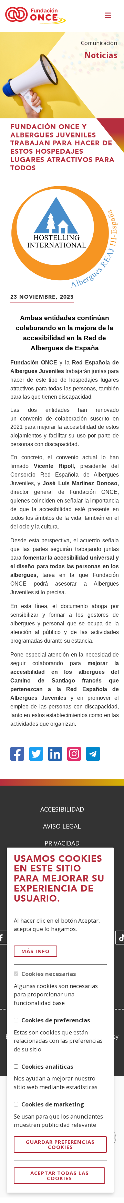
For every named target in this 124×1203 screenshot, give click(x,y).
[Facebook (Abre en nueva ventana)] (17, 754)
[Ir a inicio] (35, 16)
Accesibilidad (62, 809)
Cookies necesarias (48, 974)
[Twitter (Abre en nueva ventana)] (36, 754)
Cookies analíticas (47, 1066)
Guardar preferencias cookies (60, 1144)
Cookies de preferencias (55, 1020)
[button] (108, 16)
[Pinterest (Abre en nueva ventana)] (74, 754)
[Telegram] (93, 754)
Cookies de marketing (52, 1104)
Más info (35, 951)
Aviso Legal (62, 826)
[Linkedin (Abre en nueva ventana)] (55, 754)
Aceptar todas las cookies (59, 1175)
